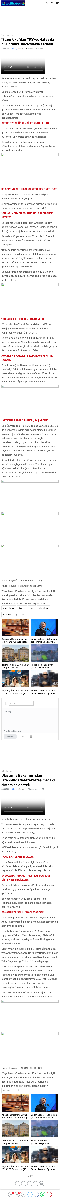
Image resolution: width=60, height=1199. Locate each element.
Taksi (17, 1090)
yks (23, 614)
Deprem (22, 608)
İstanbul (6, 1090)
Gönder (10, 736)
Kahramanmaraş (10, 614)
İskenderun (43, 608)
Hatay (32, 608)
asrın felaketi (8, 608)
